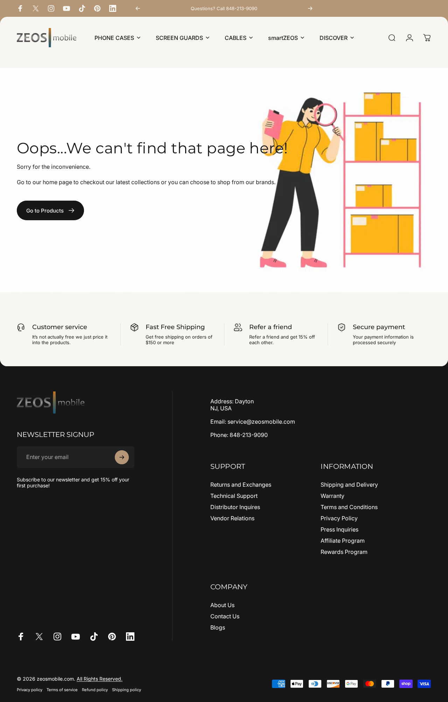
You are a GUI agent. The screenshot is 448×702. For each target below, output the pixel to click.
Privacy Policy (339, 518)
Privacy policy (29, 689)
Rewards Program (344, 551)
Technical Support (234, 495)
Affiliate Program (343, 540)
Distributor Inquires (235, 506)
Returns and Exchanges (240, 484)
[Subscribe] (122, 457)
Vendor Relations (232, 518)
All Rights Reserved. (99, 679)
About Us (222, 605)
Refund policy (95, 689)
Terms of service (62, 689)
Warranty (332, 495)
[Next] (310, 8)
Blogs (217, 627)
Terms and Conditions (349, 506)
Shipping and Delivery (349, 484)
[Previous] (138, 8)
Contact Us (224, 616)
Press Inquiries (339, 529)
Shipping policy (126, 689)
